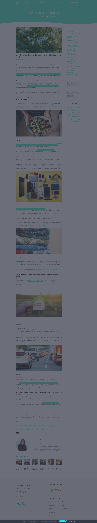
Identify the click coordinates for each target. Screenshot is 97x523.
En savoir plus (70, 521)
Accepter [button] (62, 521)
